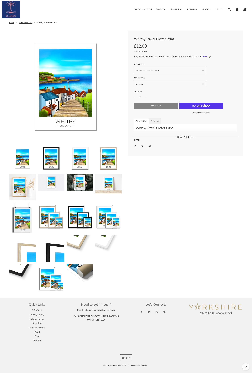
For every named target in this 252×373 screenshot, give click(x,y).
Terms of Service (36, 327)
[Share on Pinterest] (149, 146)
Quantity (138, 92)
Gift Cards (37, 310)
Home (11, 23)
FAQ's (37, 331)
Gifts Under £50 (25, 23)
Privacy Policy (37, 314)
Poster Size (139, 64)
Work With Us (143, 9)
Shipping (36, 323)
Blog (37, 336)
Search (206, 9)
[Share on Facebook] (135, 146)
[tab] (141, 121)
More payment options (201, 112)
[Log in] (237, 9)
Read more (184, 136)
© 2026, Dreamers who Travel (114, 365)
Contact (192, 9)
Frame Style (139, 78)
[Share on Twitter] (142, 146)
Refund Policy (37, 318)
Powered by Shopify (139, 365)
